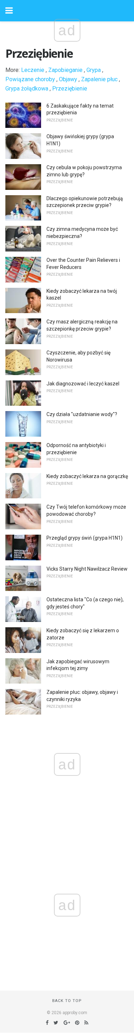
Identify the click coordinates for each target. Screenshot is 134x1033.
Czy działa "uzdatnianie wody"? (81, 414)
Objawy (68, 79)
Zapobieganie (65, 70)
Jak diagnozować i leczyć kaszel (82, 383)
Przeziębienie (69, 88)
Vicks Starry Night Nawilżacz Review (87, 569)
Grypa (93, 70)
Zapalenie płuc (99, 79)
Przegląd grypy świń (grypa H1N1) (84, 538)
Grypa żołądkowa (26, 88)
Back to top (67, 1000)
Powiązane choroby (30, 79)
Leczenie (32, 70)
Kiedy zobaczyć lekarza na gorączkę (87, 476)
